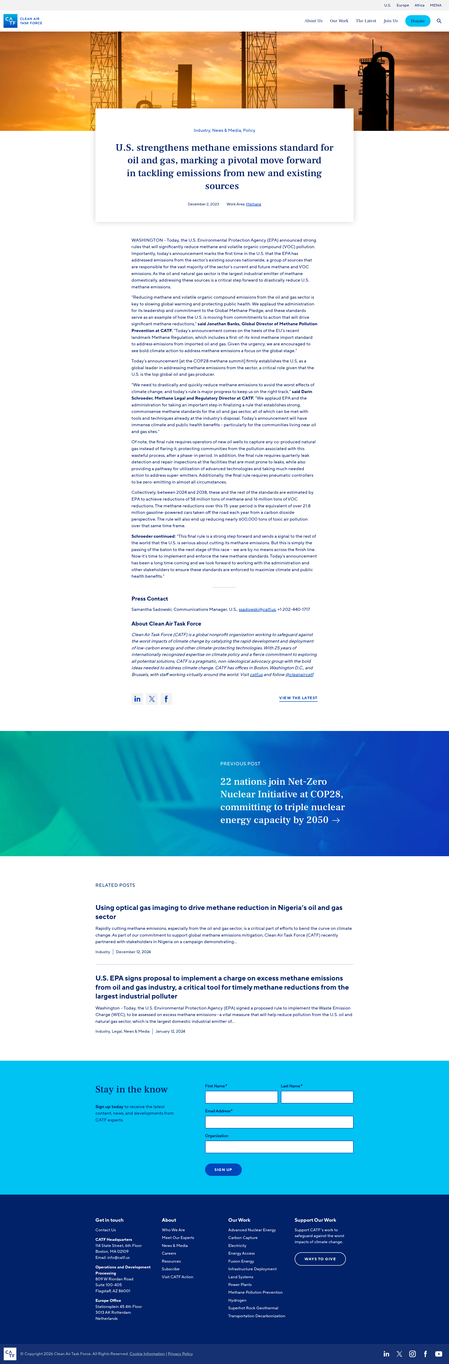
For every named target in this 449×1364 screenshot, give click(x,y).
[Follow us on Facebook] (425, 1354)
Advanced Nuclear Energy (252, 1230)
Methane (253, 204)
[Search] (439, 20)
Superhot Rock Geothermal (253, 1308)
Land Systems (240, 1277)
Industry (202, 130)
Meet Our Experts (178, 1237)
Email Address (218, 1111)
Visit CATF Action (177, 1277)
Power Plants (240, 1284)
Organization (216, 1135)
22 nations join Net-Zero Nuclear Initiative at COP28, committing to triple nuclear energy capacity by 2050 (282, 800)
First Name (216, 1086)
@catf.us (267, 609)
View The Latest (298, 698)
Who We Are (173, 1230)
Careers (169, 1253)
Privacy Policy (180, 1354)
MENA (436, 5)
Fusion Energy (241, 1261)
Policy (249, 130)
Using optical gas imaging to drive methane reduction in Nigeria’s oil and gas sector (219, 912)
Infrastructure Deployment (252, 1269)
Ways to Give (320, 1259)
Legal (117, 1031)
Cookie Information (147, 1354)
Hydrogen (237, 1300)
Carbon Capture (243, 1237)
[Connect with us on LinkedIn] (386, 1354)
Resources (171, 1261)
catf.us (256, 675)
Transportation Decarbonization (256, 1316)
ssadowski (249, 609)
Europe (403, 5)
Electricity (237, 1245)
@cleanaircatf (299, 675)
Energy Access (241, 1253)
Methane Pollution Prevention (255, 1292)
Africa (419, 5)
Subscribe (171, 1269)
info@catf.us (118, 1257)
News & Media (226, 130)
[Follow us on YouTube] (438, 1354)
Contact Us (105, 1230)
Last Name (291, 1086)
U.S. (387, 5)
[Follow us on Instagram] (412, 1354)
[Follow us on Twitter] (399, 1354)
